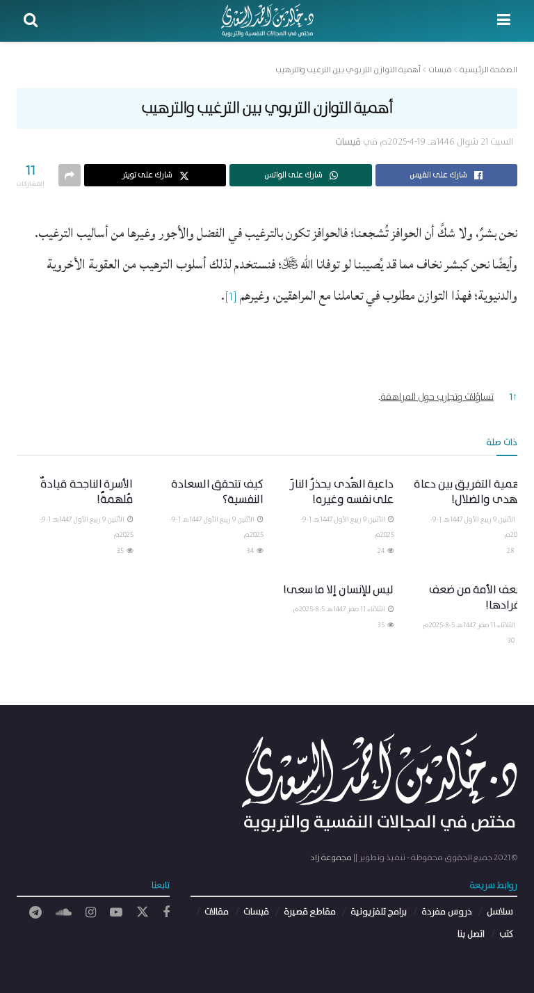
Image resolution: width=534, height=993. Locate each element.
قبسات (348, 142)
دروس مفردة (446, 912)
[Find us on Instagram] (91, 913)
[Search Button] (31, 21)
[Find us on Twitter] (142, 912)
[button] (231, 301)
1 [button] (513, 397)
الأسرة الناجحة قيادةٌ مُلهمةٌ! (86, 492)
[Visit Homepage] (267, 20)
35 (121, 550)
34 (251, 550)
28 (511, 550)
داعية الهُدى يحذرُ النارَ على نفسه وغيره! (342, 492)
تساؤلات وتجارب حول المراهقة (437, 397)
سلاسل (500, 912)
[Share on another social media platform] (69, 175)
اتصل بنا (471, 934)
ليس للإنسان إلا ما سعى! (338, 590)
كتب (506, 934)
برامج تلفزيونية (378, 912)
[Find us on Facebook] (166, 913)
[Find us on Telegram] (35, 913)
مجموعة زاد (331, 857)
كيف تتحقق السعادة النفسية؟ (217, 492)
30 (512, 640)
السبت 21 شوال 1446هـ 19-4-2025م (446, 142)
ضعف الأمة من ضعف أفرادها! (476, 597)
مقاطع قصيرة (310, 912)
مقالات (216, 912)
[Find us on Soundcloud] (64, 913)
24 (382, 550)
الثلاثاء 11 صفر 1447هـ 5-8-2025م (470, 625)
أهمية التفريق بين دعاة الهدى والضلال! (469, 492)
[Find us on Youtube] (116, 913)
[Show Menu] (503, 21)
